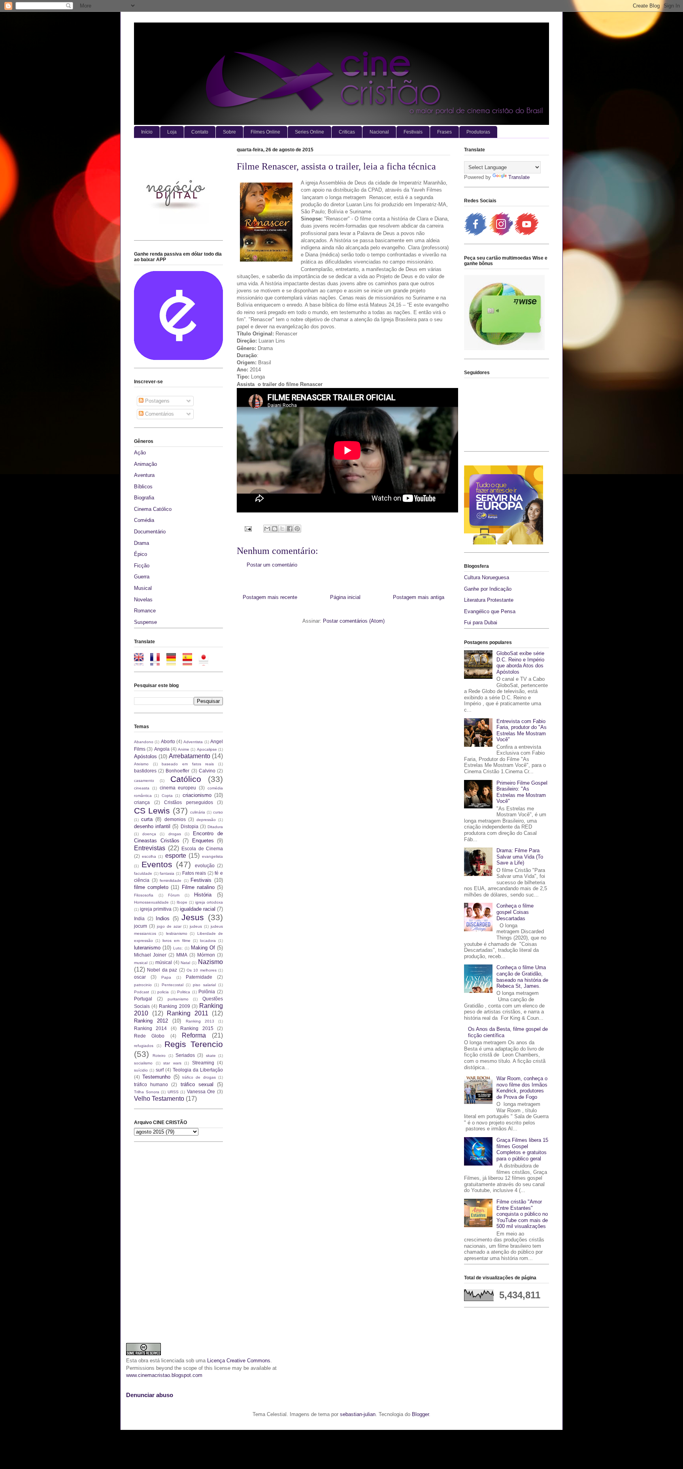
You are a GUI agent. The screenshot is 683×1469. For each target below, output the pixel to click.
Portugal (143, 998)
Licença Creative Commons (238, 1361)
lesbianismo (176, 933)
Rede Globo (149, 1035)
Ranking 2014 (150, 1028)
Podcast (141, 992)
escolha (149, 856)
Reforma (194, 1035)
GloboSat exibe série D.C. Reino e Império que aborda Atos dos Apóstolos (520, 662)
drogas (174, 834)
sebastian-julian (357, 1414)
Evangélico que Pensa (489, 611)
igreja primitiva (156, 909)
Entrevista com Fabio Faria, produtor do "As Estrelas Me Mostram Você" (521, 730)
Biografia (144, 498)
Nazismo (210, 962)
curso (218, 812)
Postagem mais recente (270, 597)
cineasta (141, 788)
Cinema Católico (153, 509)
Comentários (158, 414)
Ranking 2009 (174, 1006)
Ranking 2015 (196, 1028)
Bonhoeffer (177, 770)
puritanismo (178, 999)
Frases (444, 132)
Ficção (141, 566)
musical (140, 962)
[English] (141, 662)
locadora (208, 940)
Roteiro (159, 1055)
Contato (199, 132)
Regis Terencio (193, 1044)
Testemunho (156, 1077)
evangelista (212, 856)
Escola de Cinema (202, 848)
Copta (167, 795)
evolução (205, 865)
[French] (157, 662)
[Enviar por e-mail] (267, 529)
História (202, 895)
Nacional (379, 132)
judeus (196, 926)
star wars (172, 1063)
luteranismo (147, 948)
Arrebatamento (189, 756)
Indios (163, 918)
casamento (144, 780)
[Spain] (190, 662)
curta (147, 819)
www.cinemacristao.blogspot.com (164, 1375)
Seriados (185, 1055)
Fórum (173, 895)
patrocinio (143, 985)
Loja (172, 132)
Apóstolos (145, 756)
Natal (185, 962)
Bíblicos (143, 487)
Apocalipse (207, 749)
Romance (145, 611)
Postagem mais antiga (418, 597)
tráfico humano (151, 1084)
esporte (175, 855)
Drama (141, 543)
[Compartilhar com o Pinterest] (297, 529)
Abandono (143, 742)
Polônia (206, 991)
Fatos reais (194, 873)
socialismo (143, 1063)
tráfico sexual (197, 1084)
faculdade (143, 873)
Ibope (182, 902)
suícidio (141, 1070)
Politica (183, 992)
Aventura (144, 475)
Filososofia (143, 895)
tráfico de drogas (199, 1077)
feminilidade (170, 880)
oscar (140, 976)
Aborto (168, 741)
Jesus (192, 917)
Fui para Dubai (480, 622)
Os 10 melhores (202, 970)
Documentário (150, 532)
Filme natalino (198, 887)
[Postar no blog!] (275, 529)
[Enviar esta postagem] (247, 528)
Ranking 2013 (200, 1021)
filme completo (151, 887)
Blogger (420, 1414)
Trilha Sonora (146, 1092)
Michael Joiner (150, 954)
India (139, 918)
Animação (145, 464)
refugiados (143, 1045)
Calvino (207, 770)
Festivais (413, 132)
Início (147, 132)
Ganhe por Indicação (487, 589)
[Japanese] (206, 662)
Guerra (141, 577)
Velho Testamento (159, 1098)
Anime (183, 749)
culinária (197, 812)
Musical (143, 588)
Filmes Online (265, 132)
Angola (162, 748)
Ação (140, 453)
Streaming (203, 1062)
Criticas (347, 132)
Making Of (203, 948)
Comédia (144, 520)
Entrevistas (149, 848)
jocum (140, 925)
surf (160, 1069)
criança (142, 802)
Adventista (193, 742)
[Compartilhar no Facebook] (290, 529)
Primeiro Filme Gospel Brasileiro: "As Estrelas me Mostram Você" (521, 792)
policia (163, 992)
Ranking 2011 (187, 1013)
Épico (140, 554)
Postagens (156, 401)
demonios (175, 819)
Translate (519, 177)
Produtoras (478, 132)
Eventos (157, 864)
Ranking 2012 (151, 1021)
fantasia (167, 873)
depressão (206, 819)
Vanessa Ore (201, 1091)
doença (149, 834)
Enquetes (203, 841)
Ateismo (141, 764)
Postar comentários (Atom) (354, 621)
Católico (185, 778)
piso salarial (204, 985)
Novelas (143, 600)
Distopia (189, 826)
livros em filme (176, 940)
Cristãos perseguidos (188, 802)
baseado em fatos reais (188, 764)
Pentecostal (172, 985)
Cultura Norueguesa (486, 577)
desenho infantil (152, 826)
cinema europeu (178, 787)
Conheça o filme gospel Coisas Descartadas (515, 912)
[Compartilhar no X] (282, 529)
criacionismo (197, 795)
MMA (181, 954)
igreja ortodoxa (209, 902)
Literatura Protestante (488, 600)
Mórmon (206, 954)
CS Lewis (152, 810)
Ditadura (215, 827)
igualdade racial (197, 909)
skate (211, 1055)
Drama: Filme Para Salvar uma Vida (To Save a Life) (519, 857)
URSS (173, 1092)
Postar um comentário (272, 565)
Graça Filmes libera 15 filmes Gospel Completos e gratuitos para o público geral (522, 1149)
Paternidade (199, 976)
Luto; (178, 948)
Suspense (145, 622)
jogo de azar (169, 926)
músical (163, 962)
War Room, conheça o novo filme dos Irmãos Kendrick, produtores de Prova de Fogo (521, 1087)
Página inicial (345, 597)
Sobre (229, 132)
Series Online (309, 132)
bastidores (145, 770)
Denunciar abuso (149, 1395)
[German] (173, 662)
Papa (166, 977)
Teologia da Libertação (198, 1069)
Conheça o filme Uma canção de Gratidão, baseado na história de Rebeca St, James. (522, 976)
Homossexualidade (151, 902)
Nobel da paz (162, 969)
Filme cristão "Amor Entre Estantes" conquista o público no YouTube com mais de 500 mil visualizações (522, 1214)
